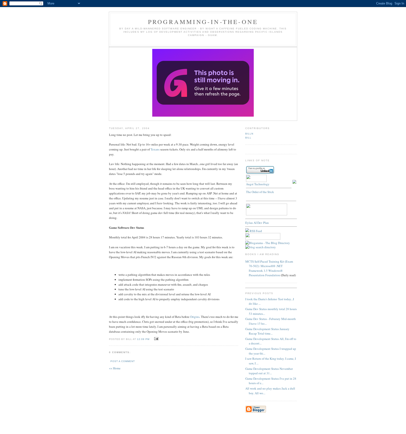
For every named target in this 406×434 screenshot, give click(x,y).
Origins (194, 317)
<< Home (115, 368)
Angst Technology (257, 184)
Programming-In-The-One (203, 22)
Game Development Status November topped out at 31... (269, 371)
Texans (155, 149)
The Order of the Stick (260, 192)
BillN (249, 133)
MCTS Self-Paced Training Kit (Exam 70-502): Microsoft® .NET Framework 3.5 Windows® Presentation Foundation (269, 268)
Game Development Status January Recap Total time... (267, 331)
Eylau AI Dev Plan (257, 223)
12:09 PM (143, 339)
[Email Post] (155, 339)
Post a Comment (122, 361)
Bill (248, 137)
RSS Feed (255, 231)
